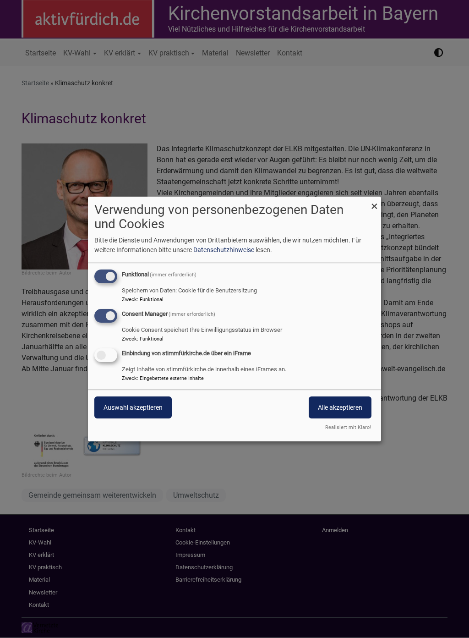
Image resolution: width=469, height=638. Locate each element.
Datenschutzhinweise (223, 249)
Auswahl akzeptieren (133, 407)
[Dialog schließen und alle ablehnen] (374, 202)
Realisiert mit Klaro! (348, 427)
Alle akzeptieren (340, 407)
